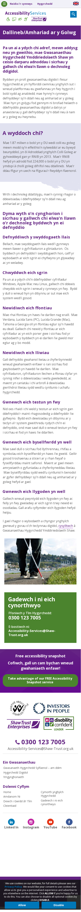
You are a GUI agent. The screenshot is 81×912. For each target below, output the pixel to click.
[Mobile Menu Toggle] (4, 4)
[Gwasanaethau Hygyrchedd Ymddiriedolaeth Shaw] (26, 17)
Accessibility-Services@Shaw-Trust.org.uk (31, 633)
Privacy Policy (13, 886)
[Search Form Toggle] (73, 14)
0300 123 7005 (24, 617)
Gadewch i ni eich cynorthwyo (31, 602)
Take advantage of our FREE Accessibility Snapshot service (40, 680)
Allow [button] (22, 905)
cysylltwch (65, 526)
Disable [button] (59, 905)
